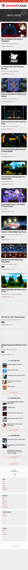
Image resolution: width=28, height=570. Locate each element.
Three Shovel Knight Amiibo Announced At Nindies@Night (13, 150)
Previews (4, 485)
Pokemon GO (5, 534)
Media (4, 503)
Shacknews (4, 516)
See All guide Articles (14, 457)
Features (4, 497)
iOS (3, 532)
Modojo (4, 514)
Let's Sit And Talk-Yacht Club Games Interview (12, 68)
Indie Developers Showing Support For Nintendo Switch (13, 178)
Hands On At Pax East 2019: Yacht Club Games (13, 123)
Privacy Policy (5, 505)
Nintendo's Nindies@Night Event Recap (13, 232)
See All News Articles (14, 392)
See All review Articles (14, 430)
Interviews (4, 487)
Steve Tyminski (12, 46)
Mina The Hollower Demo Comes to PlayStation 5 (12, 40)
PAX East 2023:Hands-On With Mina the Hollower (13, 95)
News (3, 236)
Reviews (4, 483)
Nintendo (4, 530)
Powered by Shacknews (14, 546)
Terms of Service (5, 507)
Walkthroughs (5, 501)
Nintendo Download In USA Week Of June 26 (14, 346)
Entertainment (5, 489)
